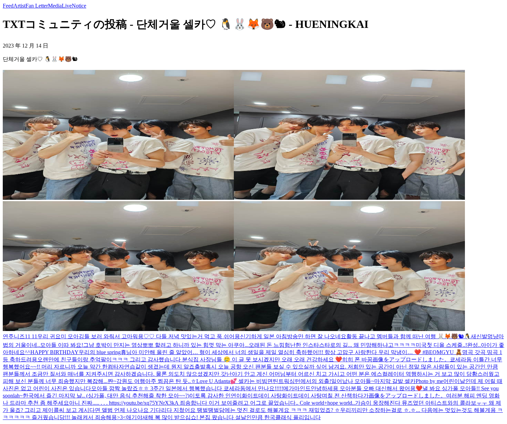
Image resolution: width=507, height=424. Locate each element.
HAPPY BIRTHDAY (54, 352)
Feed (8, 6)
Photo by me (429, 381)
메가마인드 (297, 388)
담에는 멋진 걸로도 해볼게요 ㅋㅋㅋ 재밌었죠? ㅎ (279, 410)
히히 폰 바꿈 (357, 359)
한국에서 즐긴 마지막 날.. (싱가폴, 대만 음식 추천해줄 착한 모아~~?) (106, 396)
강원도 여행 (130, 381)
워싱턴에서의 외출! (307, 381)
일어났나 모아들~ (352, 381)
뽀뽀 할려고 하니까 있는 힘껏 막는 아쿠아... (195, 345)
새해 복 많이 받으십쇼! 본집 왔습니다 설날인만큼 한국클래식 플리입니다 (231, 417)
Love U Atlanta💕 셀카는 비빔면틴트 (240, 381)
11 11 (31, 336)
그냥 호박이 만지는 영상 (112, 345)
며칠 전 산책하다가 (345, 396)
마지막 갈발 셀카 (395, 381)
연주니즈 (14, 336)
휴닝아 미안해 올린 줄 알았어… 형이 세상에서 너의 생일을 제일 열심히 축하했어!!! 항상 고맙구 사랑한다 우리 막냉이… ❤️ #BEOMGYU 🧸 (291, 352)
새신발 (479, 336)
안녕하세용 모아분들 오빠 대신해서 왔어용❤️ (367, 388)
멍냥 (492, 336)
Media (55, 6)
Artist (19, 6)
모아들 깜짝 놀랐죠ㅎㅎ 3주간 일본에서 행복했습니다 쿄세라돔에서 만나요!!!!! (187, 388)
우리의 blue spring (100, 352)
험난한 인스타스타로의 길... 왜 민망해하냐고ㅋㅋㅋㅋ (350, 345)
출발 (200, 367)
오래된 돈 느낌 (267, 345)
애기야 (134, 417)
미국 (421, 345)
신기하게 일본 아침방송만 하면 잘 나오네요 (293, 336)
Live (67, 6)
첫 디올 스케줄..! (447, 345)
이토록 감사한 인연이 (215, 396)
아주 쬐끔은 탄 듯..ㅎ (170, 381)
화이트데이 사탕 (262, 396)
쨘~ (112, 381)
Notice (79, 6)
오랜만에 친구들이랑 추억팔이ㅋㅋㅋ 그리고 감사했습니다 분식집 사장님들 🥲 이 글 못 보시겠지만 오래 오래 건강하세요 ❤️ (189, 359)
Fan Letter (37, 6)
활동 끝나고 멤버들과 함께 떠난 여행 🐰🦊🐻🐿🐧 (408, 336)
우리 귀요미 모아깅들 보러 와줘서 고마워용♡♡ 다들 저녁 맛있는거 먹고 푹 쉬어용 (138, 336)
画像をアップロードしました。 (411, 359)
